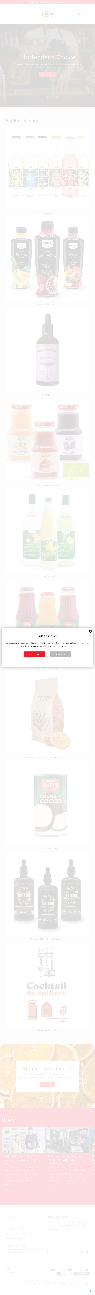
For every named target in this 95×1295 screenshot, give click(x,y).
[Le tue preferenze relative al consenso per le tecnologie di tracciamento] (91, 1291)
